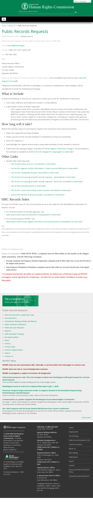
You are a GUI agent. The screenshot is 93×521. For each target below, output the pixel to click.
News (7, 340)
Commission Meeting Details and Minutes (21, 321)
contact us (12, 450)
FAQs (7, 353)
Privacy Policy (10, 347)
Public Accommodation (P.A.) (79, 440)
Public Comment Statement (15, 324)
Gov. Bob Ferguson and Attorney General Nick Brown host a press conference (35, 408)
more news (86, 417)
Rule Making (73, 453)
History (8, 343)
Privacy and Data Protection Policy (79, 471)
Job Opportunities (11, 337)
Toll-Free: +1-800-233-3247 (47, 427)
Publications (73, 457)
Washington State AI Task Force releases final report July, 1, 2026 (30, 386)
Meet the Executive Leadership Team (19, 315)
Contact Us (9, 356)
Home (4, 25)
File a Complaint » (14, 298)
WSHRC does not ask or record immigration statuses (25, 369)
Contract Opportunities (14, 350)
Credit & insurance (75, 444)
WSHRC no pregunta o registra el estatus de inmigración (26, 373)
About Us (12, 25)
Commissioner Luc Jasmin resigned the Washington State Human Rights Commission (38, 399)
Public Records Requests (14, 327)
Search (71, 461)
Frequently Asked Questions (79, 476)
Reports (8, 331)
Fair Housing (73, 436)
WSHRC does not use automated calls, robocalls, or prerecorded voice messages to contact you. (43, 365)
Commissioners (11, 318)
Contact (72, 465)
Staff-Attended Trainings (14, 334)
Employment (73, 432)
